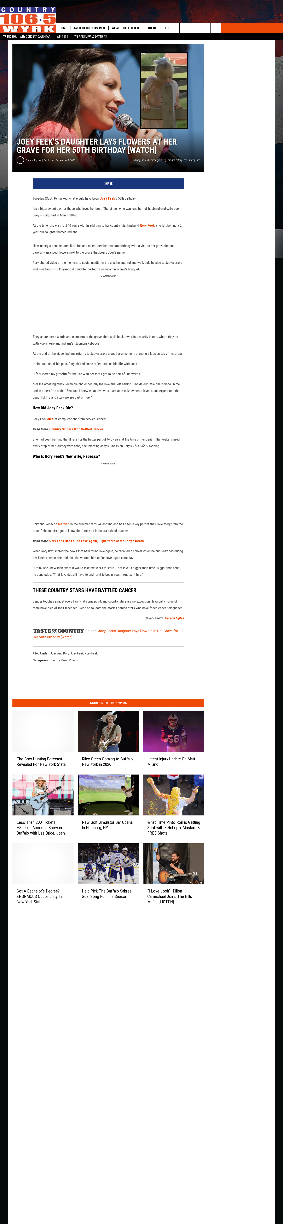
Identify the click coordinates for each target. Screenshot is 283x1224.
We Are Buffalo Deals (126, 28)
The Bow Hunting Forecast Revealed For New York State (41, 761)
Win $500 (62, 36)
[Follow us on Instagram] (216, 28)
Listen (167, 28)
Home (63, 28)
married (63, 524)
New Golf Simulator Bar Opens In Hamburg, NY (107, 825)
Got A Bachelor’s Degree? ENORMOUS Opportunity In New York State (39, 896)
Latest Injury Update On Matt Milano (171, 761)
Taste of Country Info (89, 28)
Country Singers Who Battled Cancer (76, 429)
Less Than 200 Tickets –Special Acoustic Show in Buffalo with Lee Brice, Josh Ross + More (41, 828)
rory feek (91, 653)
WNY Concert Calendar (35, 36)
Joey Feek (107, 198)
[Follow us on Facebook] (195, 28)
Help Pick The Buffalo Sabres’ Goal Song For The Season (107, 894)
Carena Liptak (33, 160)
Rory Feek (147, 225)
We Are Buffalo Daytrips (90, 36)
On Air (152, 28)
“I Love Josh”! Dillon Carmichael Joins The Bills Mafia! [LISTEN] (169, 896)
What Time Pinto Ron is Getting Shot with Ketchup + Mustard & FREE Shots (173, 828)
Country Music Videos (64, 660)
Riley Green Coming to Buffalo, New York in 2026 (108, 761)
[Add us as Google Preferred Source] (185, 28)
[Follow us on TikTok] (205, 28)
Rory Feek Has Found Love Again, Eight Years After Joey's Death (96, 541)
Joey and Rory (59, 653)
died (50, 419)
